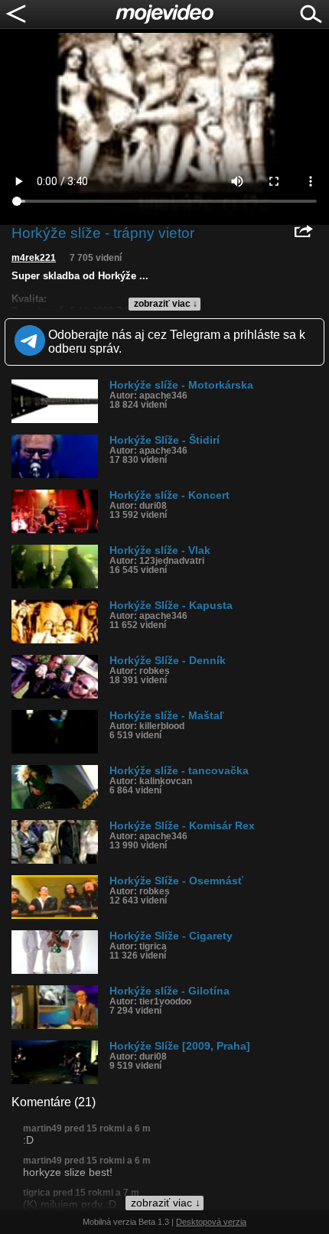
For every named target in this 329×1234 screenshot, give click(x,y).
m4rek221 (33, 257)
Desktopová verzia (211, 1221)
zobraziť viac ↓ (165, 303)
